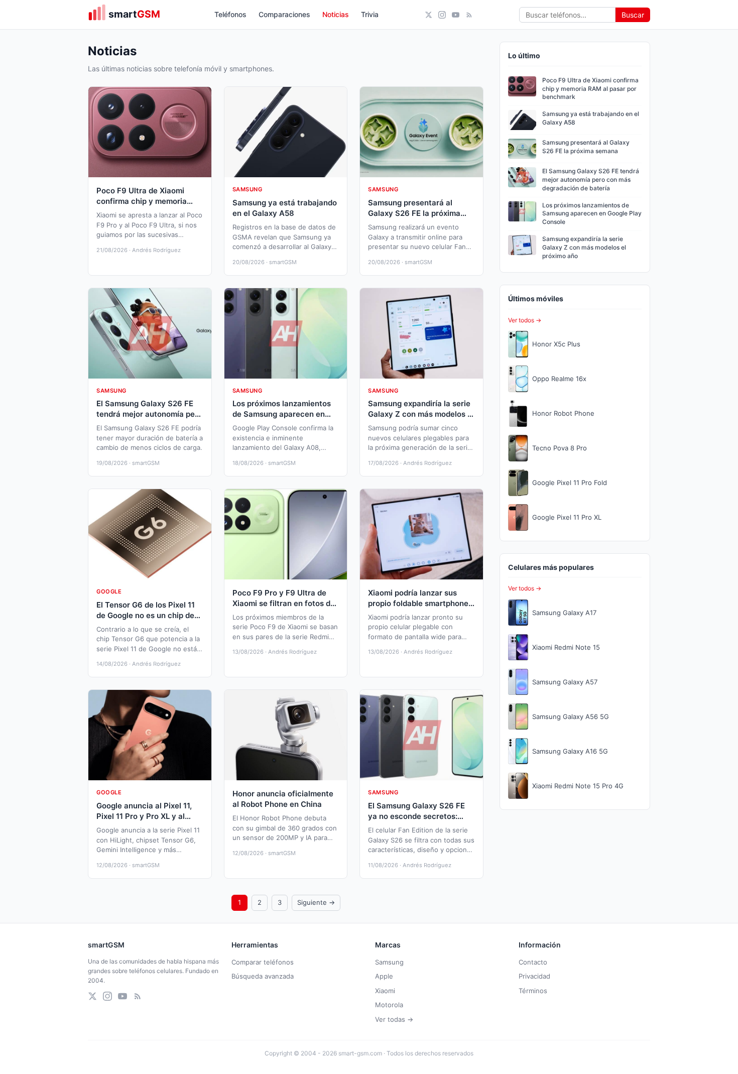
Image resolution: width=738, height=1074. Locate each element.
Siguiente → (316, 902)
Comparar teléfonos (262, 962)
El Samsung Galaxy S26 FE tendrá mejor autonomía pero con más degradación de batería (590, 179)
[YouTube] (455, 15)
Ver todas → (394, 1019)
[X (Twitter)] (428, 15)
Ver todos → (524, 320)
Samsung (389, 962)
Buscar (633, 15)
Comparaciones (284, 14)
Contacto (533, 962)
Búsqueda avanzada (262, 976)
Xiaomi (385, 991)
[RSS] (469, 15)
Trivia (370, 14)
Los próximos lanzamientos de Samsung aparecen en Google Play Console (592, 213)
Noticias (335, 14)
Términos (533, 991)
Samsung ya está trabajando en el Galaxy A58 (590, 118)
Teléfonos (230, 14)
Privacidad (534, 976)
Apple (384, 976)
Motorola (389, 1005)
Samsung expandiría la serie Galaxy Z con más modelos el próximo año (584, 247)
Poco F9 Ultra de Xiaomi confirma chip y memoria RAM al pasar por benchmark (590, 88)
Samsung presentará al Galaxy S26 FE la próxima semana (586, 147)
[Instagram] (442, 15)
